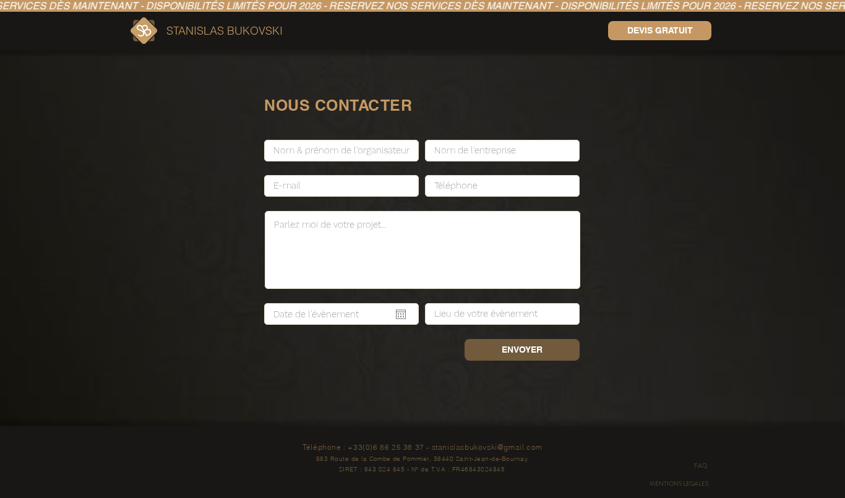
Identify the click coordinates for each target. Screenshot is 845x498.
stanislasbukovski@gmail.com (487, 447)
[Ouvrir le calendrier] (401, 314)
